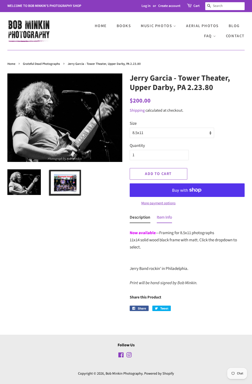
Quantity (137, 146)
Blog (234, 26)
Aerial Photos (202, 26)
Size (133, 123)
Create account (169, 5)
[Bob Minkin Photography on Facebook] (121, 356)
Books (124, 26)
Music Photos (157, 26)
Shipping (137, 110)
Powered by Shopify (159, 373)
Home (101, 26)
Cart (196, 5)
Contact (235, 36)
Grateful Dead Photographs (41, 64)
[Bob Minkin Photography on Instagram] (129, 356)
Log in (146, 5)
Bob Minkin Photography (124, 373)
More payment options (158, 203)
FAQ (208, 36)
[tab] (140, 218)
